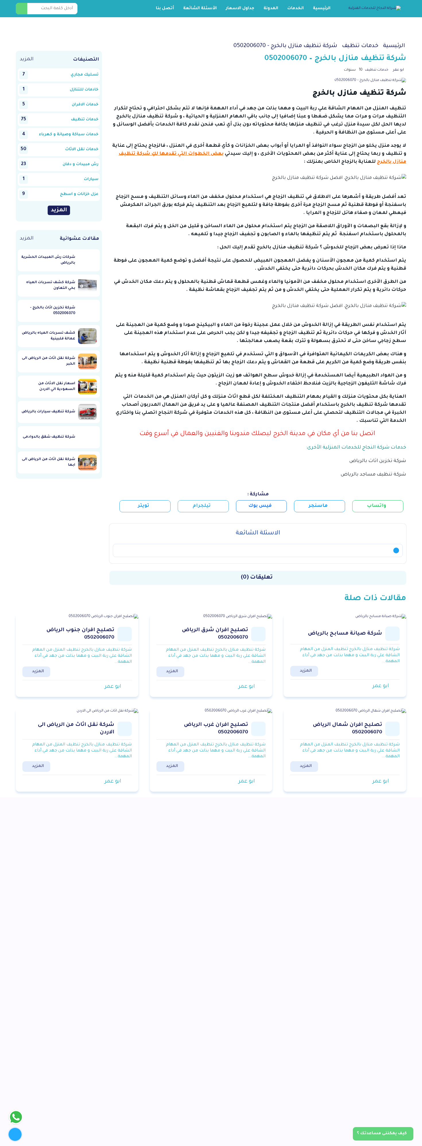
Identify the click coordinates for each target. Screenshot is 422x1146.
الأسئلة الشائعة (200, 8)
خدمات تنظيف (376, 70)
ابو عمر (398, 70)
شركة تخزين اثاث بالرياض (377, 461)
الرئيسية (321, 8)
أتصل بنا (165, 8)
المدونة (271, 8)
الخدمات (295, 8)
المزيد (27, 59)
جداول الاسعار (240, 8)
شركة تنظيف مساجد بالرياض (373, 475)
